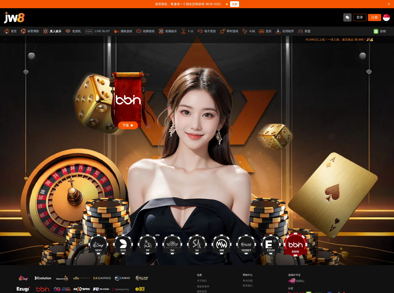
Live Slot (102, 31)
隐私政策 (202, 291)
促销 (383, 31)
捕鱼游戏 (126, 31)
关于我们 (202, 280)
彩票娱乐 (171, 31)
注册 (374, 17)
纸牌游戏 (149, 31)
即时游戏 (232, 31)
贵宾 (268, 31)
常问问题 (248, 280)
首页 (14, 31)
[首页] (14, 17)
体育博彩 (33, 31)
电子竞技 (210, 31)
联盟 (307, 31)
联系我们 (248, 285)
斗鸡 (252, 31)
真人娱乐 (55, 31)
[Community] (347, 17)
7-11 (191, 31)
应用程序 (288, 31)
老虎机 (76, 31)
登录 (359, 17)
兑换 (234, 4)
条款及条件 (203, 286)
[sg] (386, 17)
